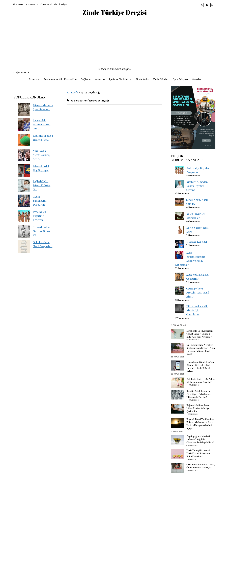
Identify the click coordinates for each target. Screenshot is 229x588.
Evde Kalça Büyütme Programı (39, 216)
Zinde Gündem (161, 79)
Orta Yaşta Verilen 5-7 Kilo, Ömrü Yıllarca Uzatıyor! (200, 466)
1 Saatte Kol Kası (196, 241)
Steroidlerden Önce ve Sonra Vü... (41, 231)
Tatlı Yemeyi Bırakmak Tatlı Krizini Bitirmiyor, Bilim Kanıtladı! (198, 453)
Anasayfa (72, 92)
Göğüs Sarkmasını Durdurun (39, 200)
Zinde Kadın (142, 79)
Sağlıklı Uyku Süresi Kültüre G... (41, 185)
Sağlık (84, 79)
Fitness (32, 79)
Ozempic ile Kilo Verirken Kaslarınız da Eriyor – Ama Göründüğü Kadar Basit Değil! (200, 349)
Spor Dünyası (180, 79)
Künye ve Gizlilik (48, 4)
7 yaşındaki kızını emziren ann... (41, 124)
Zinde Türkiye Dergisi (114, 12)
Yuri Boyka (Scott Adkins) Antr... (41, 155)
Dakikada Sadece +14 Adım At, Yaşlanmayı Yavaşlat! (200, 381)
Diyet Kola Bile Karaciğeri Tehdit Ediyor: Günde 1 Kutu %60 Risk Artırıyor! (199, 333)
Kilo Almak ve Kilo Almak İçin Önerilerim (197, 310)
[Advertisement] (114, 41)
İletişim (63, 4)
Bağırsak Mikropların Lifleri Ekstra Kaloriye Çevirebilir (197, 408)
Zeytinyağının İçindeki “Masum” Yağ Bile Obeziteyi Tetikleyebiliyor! (200, 439)
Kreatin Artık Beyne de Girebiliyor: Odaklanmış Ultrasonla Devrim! (198, 394)
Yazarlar (196, 79)
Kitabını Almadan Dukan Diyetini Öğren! (197, 186)
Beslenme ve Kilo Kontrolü (59, 79)
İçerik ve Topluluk (119, 79)
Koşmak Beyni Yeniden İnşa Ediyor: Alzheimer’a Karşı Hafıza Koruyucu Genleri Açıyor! (200, 424)
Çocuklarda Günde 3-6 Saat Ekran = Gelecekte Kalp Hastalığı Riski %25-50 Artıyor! (200, 366)
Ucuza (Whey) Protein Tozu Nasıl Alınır (197, 292)
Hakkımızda (32, 4)
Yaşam (98, 79)
